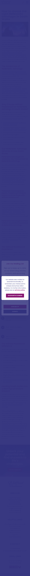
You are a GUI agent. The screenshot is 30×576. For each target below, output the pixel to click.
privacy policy (20, 290)
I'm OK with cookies (15, 295)
